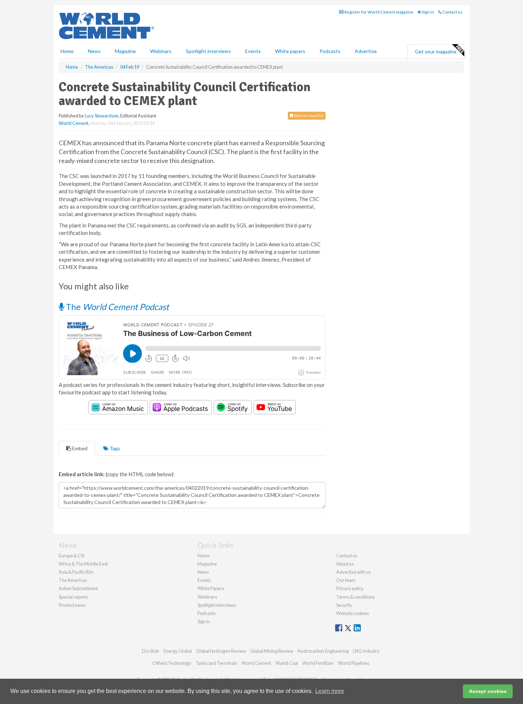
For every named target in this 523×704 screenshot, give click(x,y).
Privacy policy (350, 588)
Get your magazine (435, 51)
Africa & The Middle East (83, 564)
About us (345, 564)
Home (67, 51)
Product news (72, 605)
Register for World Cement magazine (378, 12)
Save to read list (308, 115)
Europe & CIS (71, 555)
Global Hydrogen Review (221, 651)
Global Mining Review (271, 651)
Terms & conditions (355, 597)
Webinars (160, 51)
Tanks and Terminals (216, 663)
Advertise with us (353, 572)
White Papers (210, 588)
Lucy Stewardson (101, 116)
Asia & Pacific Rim (76, 572)
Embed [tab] (79, 448)
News (203, 572)
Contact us (452, 12)
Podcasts (329, 51)
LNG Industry (366, 651)
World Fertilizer (318, 663)
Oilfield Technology (171, 663)
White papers (290, 51)
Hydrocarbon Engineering (323, 651)
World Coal (286, 663)
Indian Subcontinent (78, 588)
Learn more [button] (329, 691)
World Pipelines (353, 663)
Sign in (427, 12)
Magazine (125, 51)
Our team (345, 580)
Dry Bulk (150, 651)
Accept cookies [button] (488, 691)
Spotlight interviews (208, 51)
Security (344, 605)
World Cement (73, 123)
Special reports (73, 597)
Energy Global (178, 651)
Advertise (366, 51)
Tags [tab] (114, 448)
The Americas (73, 580)
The (116, 306)
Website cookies (352, 613)
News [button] (94, 51)
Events (253, 51)
